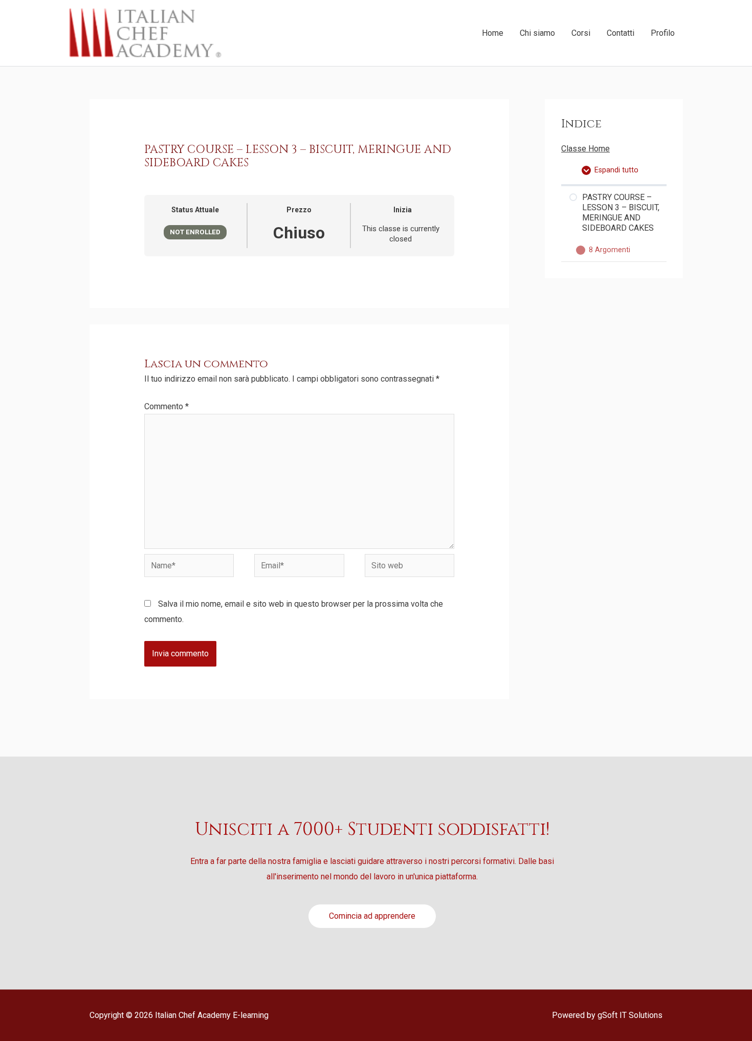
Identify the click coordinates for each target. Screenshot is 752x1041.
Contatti (620, 33)
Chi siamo (537, 33)
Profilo (663, 33)
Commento (166, 406)
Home (492, 33)
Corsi (580, 33)
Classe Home (585, 148)
